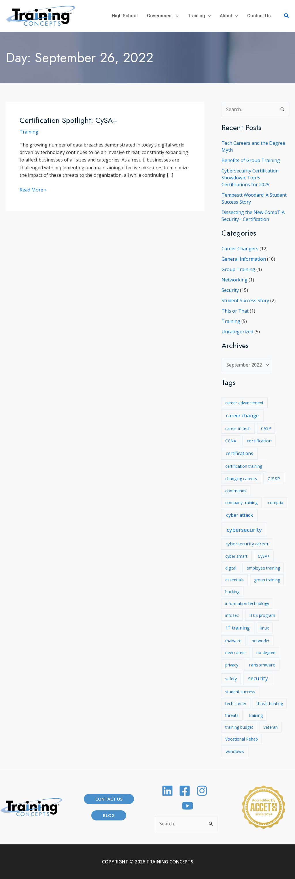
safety (231, 678)
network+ (261, 640)
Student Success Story (245, 300)
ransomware (262, 665)
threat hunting (270, 703)
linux (264, 628)
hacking (232, 591)
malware (233, 640)
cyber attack (239, 515)
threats (232, 715)
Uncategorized (237, 331)
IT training (238, 627)
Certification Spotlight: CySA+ (68, 120)
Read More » (33, 190)
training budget (239, 727)
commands (235, 490)
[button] (176, 16)
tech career (235, 703)
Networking (234, 280)
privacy (231, 665)
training (256, 715)
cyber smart (236, 556)
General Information (244, 259)
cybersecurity (244, 530)
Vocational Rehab (241, 739)
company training (241, 502)
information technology (247, 603)
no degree (265, 652)
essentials (234, 580)
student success (240, 691)
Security (230, 290)
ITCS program (262, 615)
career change (242, 415)
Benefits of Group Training (251, 160)
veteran (271, 727)
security (258, 678)
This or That (235, 311)
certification (259, 441)
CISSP (274, 478)
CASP (266, 428)
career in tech (238, 428)
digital (230, 568)
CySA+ (264, 556)
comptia (275, 502)
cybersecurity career (247, 543)
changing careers (241, 478)
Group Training (238, 269)
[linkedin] (167, 791)
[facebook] (184, 791)
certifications (239, 453)
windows (235, 751)
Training (29, 132)
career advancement (244, 402)
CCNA (230, 441)
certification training (243, 466)
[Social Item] (202, 791)
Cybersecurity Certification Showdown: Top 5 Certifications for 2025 (250, 178)
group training (267, 580)
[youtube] (187, 806)
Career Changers (240, 248)
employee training (263, 568)
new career (235, 652)
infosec (232, 615)
